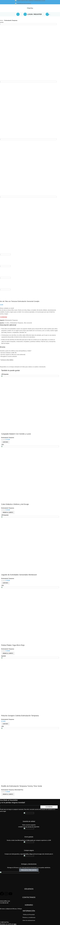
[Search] (18, 14)
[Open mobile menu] (11, 14)
